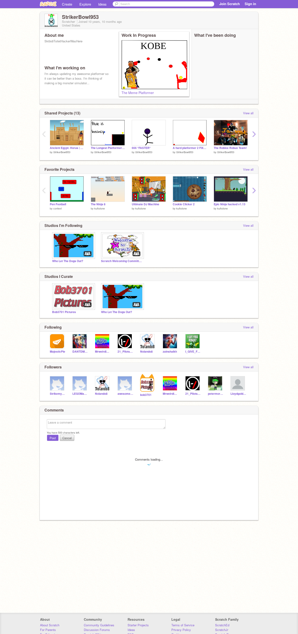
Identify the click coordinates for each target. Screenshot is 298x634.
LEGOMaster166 (80, 394)
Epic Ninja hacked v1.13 (229, 204)
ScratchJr (221, 629)
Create (67, 4)
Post (53, 438)
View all (248, 113)
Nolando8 (146, 352)
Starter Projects (138, 625)
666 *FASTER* (141, 148)
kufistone (99, 208)
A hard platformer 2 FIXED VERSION (190, 148)
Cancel (67, 438)
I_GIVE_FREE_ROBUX (193, 352)
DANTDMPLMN (80, 352)
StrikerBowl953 (61, 152)
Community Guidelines (99, 625)
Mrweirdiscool (103, 352)
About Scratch (49, 625)
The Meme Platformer (138, 92)
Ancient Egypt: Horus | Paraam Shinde (67, 148)
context (57, 208)
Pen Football (58, 204)
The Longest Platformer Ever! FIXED (108, 148)
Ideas (102, 4)
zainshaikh (170, 352)
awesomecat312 (125, 394)
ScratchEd (222, 625)
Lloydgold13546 (238, 394)
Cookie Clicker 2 (184, 204)
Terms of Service (182, 625)
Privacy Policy (181, 629)
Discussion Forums (97, 629)
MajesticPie (57, 352)
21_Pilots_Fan (125, 352)
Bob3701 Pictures (64, 312)
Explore (85, 4)
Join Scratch (229, 3)
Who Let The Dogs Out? (67, 261)
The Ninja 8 (98, 204)
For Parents (48, 629)
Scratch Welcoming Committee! (122, 261)
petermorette (216, 394)
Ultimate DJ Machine (145, 204)
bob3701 (146, 395)
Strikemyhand (57, 394)
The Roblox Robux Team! (230, 148)
